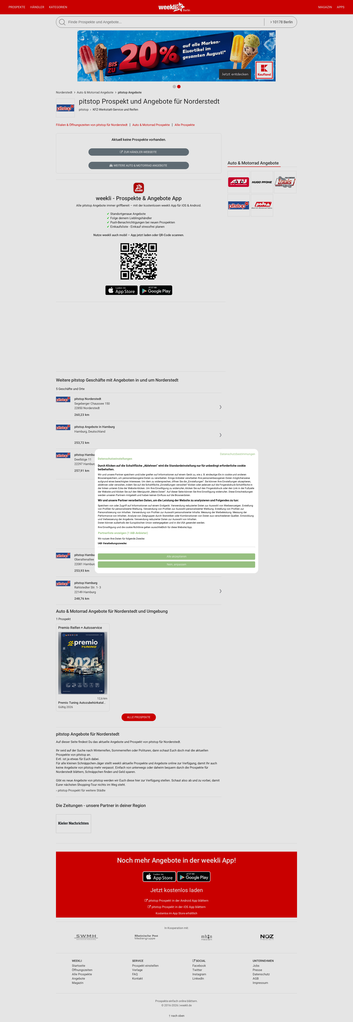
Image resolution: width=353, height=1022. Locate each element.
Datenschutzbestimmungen (237, 454)
